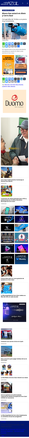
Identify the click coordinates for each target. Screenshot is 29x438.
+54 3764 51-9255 (19, 431)
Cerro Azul (12, 84)
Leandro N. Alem (6, 86)
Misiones (13, 86)
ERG (3, 436)
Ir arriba (3, 422)
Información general (8, 10)
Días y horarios (19, 84)
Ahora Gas (7, 84)
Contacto (3, 433)
